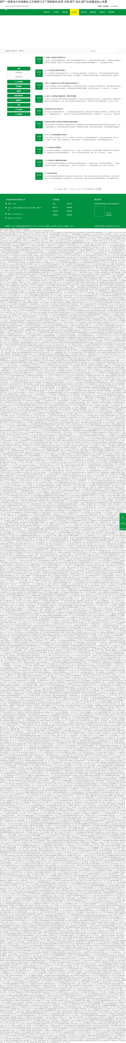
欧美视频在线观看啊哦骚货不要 (45, 495)
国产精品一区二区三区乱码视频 (115, 595)
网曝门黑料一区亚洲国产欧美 (89, 364)
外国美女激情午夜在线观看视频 (81, 275)
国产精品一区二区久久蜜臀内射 (88, 622)
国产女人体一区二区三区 (36, 452)
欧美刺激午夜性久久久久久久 (82, 240)
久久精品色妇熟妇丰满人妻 (55, 405)
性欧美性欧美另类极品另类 (100, 442)
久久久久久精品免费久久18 (38, 434)
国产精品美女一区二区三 (99, 235)
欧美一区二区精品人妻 (94, 652)
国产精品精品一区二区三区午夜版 (65, 267)
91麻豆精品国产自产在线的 (38, 635)
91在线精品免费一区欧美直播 (80, 629)
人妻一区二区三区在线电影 (62, 530)
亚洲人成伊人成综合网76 (57, 302)
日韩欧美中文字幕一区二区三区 (69, 580)
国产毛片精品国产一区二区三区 (83, 437)
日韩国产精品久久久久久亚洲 (76, 349)
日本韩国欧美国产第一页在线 (96, 415)
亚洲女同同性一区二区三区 (105, 244)
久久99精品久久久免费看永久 (103, 237)
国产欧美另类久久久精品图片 (49, 367)
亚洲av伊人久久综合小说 (41, 282)
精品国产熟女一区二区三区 (56, 282)
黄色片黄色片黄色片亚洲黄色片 (116, 545)
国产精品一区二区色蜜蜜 (22, 387)
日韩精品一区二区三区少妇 (51, 402)
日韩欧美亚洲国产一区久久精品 (44, 522)
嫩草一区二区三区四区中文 (43, 304)
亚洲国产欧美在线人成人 (88, 454)
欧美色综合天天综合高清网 (45, 284)
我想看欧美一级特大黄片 (45, 544)
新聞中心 (74, 12)
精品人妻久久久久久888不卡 (98, 507)
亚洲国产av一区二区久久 (58, 639)
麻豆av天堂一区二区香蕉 (45, 329)
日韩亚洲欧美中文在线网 (63, 519)
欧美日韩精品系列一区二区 (43, 577)
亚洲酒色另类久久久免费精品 (30, 359)
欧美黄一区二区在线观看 (64, 254)
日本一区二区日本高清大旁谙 (71, 255)
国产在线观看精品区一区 (7, 277)
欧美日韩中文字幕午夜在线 (112, 570)
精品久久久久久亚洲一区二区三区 (46, 260)
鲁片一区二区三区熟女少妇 (22, 364)
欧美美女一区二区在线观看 (29, 424)
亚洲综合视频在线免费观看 (11, 550)
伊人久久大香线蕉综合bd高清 (54, 362)
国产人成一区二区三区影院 (43, 475)
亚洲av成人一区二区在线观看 (8, 290)
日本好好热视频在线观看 (67, 490)
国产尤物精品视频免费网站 (78, 427)
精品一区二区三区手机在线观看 (78, 432)
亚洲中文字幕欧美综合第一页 (114, 469)
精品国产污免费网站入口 (18, 609)
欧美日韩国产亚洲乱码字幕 (27, 344)
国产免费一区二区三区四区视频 (82, 572)
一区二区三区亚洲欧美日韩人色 (117, 254)
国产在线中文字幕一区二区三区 (62, 542)
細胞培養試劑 (19, 95)
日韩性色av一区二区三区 (17, 462)
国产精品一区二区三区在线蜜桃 (36, 485)
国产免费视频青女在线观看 (49, 479)
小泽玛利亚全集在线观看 (100, 272)
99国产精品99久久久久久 (23, 232)
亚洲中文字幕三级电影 (25, 640)
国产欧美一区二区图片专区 (7, 232)
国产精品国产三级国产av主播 (39, 587)
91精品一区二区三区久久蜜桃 (82, 555)
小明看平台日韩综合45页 (115, 309)
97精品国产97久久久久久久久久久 (88, 269)
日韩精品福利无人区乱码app (112, 484)
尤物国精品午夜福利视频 (7, 297)
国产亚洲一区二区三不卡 (94, 477)
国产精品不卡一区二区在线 (67, 402)
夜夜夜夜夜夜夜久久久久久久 (75, 640)
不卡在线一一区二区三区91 (65, 294)
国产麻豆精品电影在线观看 (92, 640)
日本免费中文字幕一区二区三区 (21, 379)
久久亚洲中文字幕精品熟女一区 (103, 405)
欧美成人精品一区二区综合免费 (77, 257)
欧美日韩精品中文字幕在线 (83, 232)
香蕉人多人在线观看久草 (83, 455)
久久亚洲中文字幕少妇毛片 (20, 574)
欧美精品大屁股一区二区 (76, 544)
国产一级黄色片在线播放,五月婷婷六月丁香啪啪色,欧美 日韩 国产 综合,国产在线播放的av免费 (53, 1)
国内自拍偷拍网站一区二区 (9, 349)
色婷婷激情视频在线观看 (95, 344)
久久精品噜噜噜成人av (31, 329)
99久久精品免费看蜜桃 (118, 384)
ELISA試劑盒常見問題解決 (53, 147)
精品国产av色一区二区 (33, 482)
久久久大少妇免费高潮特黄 (11, 495)
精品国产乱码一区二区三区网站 (100, 534)
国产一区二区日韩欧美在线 (81, 307)
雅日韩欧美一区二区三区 (60, 292)
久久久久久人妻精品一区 (57, 509)
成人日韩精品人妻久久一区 (33, 555)
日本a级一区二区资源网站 (110, 604)
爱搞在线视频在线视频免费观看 (78, 332)
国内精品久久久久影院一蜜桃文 (107, 364)
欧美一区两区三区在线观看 (51, 502)
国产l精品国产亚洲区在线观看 (10, 344)
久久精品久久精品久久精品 (57, 467)
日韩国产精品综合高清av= (95, 489)
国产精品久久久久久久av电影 (90, 325)
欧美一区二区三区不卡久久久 (106, 567)
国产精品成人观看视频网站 (68, 262)
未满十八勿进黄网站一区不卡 (31, 275)
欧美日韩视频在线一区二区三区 (73, 277)
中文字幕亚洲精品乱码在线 (11, 299)
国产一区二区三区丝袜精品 (77, 624)
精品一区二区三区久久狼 (62, 619)
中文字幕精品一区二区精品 (106, 584)
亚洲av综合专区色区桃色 (53, 440)
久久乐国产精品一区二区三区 (26, 347)
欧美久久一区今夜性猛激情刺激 (104, 575)
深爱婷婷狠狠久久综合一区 (60, 472)
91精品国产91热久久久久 (34, 254)
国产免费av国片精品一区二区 (74, 417)
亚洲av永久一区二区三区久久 (94, 579)
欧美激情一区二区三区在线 (95, 519)
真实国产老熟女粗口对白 (44, 570)
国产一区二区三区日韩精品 (19, 532)
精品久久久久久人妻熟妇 (97, 317)
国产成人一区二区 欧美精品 (11, 380)
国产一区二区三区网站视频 (14, 437)
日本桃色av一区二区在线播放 (107, 457)
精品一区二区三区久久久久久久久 (19, 312)
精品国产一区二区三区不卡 (47, 375)
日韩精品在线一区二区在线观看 (94, 604)
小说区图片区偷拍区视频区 (105, 350)
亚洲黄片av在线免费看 (92, 265)
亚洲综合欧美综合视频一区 (49, 595)
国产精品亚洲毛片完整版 (64, 484)
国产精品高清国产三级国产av (62, 424)
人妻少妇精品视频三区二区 (112, 532)
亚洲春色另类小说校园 (86, 342)
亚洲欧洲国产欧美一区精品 (38, 504)
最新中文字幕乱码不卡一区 (13, 584)
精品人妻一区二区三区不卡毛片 (99, 305)
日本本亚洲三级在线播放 (79, 479)
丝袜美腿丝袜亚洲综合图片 (93, 327)
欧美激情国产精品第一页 (38, 592)
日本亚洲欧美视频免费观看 (111, 519)
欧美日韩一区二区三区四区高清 (62, 265)
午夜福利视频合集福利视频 (87, 494)
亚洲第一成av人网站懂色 (96, 487)
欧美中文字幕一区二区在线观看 (27, 335)
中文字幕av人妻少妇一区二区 (60, 344)
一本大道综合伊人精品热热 (87, 549)
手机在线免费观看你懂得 (104, 520)
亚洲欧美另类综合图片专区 (21, 255)
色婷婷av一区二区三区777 (46, 377)
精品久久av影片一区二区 (56, 442)
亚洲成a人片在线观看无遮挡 (118, 380)
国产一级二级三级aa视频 (71, 352)
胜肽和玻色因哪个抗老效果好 (104, 540)
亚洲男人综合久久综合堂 (48, 305)
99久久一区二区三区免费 (30, 620)
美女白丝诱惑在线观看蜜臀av (32, 272)
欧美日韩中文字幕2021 (27, 357)
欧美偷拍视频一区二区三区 (9, 494)
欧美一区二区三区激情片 (34, 572)
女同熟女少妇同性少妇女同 (18, 420)
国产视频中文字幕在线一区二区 (78, 344)
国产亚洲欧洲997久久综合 (45, 314)
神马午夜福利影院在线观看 (97, 490)
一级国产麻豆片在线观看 (102, 267)
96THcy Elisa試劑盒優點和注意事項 (56, 134)
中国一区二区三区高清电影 (20, 465)
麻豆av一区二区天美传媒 (37, 464)
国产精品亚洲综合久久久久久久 (57, 525)
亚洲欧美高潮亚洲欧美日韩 (40, 442)
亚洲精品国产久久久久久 (42, 259)
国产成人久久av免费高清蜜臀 (11, 467)
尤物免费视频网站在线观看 (107, 284)
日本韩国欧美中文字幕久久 (21, 567)
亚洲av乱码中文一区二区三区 (84, 574)
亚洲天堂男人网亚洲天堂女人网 (86, 412)
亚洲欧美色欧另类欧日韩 (80, 595)
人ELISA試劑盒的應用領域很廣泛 (55, 70)
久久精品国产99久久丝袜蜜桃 (38, 567)
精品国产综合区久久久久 (80, 415)
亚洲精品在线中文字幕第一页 (10, 369)
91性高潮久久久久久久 (94, 605)
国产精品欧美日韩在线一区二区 (67, 239)
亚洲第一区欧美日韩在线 (118, 369)
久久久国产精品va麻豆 (29, 325)
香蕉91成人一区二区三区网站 (93, 324)
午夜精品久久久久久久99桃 (7, 599)
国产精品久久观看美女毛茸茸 (19, 345)
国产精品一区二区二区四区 (48, 395)
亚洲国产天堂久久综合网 (17, 329)
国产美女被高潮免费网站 (89, 435)
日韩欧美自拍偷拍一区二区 (36, 574)
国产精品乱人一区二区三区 (100, 262)
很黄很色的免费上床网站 (21, 519)
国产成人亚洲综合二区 (85, 442)
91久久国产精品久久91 (109, 610)
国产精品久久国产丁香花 (51, 425)
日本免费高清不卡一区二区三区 (24, 554)
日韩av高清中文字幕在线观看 (16, 590)
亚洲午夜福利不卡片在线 (84, 615)
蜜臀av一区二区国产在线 (52, 315)
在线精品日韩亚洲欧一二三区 (14, 327)
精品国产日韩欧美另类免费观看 (46, 267)
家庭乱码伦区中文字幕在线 (32, 460)
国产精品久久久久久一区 (13, 357)
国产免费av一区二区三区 (61, 319)
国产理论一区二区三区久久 (13, 507)
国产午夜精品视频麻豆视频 (16, 595)
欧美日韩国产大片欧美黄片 (46, 437)
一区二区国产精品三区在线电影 (45, 332)
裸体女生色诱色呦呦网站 (60, 314)
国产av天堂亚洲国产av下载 (47, 610)
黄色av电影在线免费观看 (93, 582)
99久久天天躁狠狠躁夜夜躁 (31, 270)
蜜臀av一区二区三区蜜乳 (58, 607)
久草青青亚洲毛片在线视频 (26, 522)
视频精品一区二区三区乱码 (37, 649)
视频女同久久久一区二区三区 (89, 264)
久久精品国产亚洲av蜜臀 (110, 287)
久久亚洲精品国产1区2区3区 (61, 427)
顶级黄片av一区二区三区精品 (27, 245)
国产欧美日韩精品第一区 (15, 252)
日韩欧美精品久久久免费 (43, 257)
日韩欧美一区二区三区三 (15, 317)
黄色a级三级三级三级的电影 (61, 447)
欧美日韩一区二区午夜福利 (24, 400)
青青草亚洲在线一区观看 (111, 487)
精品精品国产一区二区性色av (29, 355)
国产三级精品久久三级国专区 (10, 257)
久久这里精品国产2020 (24, 440)
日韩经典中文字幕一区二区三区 (101, 240)
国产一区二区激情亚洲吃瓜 (77, 582)
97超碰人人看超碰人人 (117, 277)
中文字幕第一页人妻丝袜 (12, 332)
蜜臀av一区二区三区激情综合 (67, 534)
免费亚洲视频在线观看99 (41, 467)
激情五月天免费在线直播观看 (82, 562)
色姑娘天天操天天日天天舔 (31, 510)
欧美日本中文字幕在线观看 (87, 392)
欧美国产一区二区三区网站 (60, 475)
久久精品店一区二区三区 (40, 480)
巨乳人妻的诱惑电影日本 (68, 232)
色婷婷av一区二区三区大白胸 (94, 419)
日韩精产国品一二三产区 (43, 250)
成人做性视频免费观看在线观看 (54, 392)
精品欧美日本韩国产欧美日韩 (25, 370)
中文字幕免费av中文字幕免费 (104, 282)
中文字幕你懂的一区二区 (28, 419)
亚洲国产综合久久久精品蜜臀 (78, 519)
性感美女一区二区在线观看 (31, 517)
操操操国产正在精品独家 (99, 402)
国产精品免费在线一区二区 (110, 579)
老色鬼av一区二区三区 (16, 415)
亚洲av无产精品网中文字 (14, 365)
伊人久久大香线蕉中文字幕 (69, 614)
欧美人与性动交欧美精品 (99, 572)
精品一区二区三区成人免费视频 (21, 575)
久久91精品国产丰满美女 (44, 349)
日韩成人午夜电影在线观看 (35, 532)
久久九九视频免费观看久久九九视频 (104, 290)
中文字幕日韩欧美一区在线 (74, 335)
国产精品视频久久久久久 (21, 422)
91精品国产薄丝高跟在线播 (15, 455)
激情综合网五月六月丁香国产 (20, 430)
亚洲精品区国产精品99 (111, 307)
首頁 (54, 203)
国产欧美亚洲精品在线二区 (102, 382)
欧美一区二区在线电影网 (44, 602)
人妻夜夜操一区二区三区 (78, 620)
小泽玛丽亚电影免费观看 (76, 645)
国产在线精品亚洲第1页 (89, 347)
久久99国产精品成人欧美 (35, 642)
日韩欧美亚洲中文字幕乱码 (43, 505)
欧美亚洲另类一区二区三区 (17, 367)
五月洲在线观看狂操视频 (116, 462)
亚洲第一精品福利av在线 (13, 474)
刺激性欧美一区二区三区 (43, 432)
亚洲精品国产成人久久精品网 (11, 374)
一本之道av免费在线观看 (86, 502)
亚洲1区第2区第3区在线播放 (69, 249)
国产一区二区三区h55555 (28, 542)
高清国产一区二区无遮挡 (12, 640)
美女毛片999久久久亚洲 (38, 247)
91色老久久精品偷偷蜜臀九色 (35, 425)
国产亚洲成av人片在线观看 (20, 269)
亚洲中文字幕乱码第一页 (99, 395)
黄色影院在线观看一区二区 (94, 339)
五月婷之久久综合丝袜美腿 (37, 244)
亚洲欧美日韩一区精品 (49, 310)
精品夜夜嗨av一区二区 (62, 324)
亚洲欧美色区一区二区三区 (76, 292)
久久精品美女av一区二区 (82, 630)
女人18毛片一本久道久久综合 (67, 425)
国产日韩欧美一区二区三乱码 (96, 377)
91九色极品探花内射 (34, 564)
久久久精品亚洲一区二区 (85, 362)
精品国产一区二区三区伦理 (49, 460)
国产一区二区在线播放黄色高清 (111, 374)
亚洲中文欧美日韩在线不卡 (38, 350)
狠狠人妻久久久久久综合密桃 (29, 579)
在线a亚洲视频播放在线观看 (81, 310)
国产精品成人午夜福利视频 (56, 370)
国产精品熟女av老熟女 (109, 324)
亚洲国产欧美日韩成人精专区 (73, 509)
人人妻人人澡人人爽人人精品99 (43, 582)
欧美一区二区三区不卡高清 (32, 305)
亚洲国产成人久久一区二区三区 (115, 479)
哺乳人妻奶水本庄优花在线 (105, 330)
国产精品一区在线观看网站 (93, 319)
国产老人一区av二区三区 (96, 414)
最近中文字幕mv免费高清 (86, 382)
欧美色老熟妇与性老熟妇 (37, 520)
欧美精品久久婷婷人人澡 (114, 464)
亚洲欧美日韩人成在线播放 (73, 389)
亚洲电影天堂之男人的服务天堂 (15, 445)
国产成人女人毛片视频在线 (88, 520)
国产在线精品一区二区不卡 (71, 444)
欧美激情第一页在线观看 (102, 465)
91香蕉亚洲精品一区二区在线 (95, 467)
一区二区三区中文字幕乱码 (94, 480)
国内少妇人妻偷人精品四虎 (87, 282)
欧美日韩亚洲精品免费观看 (89, 430)
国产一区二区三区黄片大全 (67, 545)
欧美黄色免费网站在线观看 (40, 549)
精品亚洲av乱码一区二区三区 (93, 560)
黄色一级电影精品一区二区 (67, 642)
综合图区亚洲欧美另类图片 (106, 269)
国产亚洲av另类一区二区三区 (96, 595)
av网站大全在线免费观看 (30, 284)
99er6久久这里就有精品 (28, 607)
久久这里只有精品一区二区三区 (47, 369)
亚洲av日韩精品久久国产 (95, 612)
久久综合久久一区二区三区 (103, 392)
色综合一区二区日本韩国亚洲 (102, 295)
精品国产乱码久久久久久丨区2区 (95, 400)
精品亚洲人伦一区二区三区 (85, 385)
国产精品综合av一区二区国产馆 (58, 554)
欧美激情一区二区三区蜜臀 (41, 632)
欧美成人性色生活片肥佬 (100, 597)
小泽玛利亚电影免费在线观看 (115, 235)
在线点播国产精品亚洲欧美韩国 (114, 332)
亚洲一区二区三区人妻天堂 (78, 530)
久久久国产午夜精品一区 (63, 270)
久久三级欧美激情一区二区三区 (64, 437)
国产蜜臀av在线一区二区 (46, 359)
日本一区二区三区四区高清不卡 (106, 430)
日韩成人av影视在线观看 (35, 557)
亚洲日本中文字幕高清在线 (40, 435)
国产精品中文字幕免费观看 (57, 279)
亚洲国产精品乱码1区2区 (89, 390)
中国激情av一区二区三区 (115, 574)
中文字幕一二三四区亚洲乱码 (77, 287)
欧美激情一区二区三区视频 (44, 374)
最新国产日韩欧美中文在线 (54, 330)
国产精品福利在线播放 (74, 602)
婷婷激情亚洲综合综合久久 (106, 334)
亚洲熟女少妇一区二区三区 (95, 410)
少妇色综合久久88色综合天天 (101, 437)
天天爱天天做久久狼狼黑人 (76, 324)
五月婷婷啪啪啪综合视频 (40, 407)
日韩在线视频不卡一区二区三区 (14, 275)
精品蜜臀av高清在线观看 (57, 632)
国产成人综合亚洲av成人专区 (63, 477)
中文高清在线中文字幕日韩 (12, 579)
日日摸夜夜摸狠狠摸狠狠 (118, 340)
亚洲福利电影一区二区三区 (108, 304)
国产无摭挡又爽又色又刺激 (15, 569)
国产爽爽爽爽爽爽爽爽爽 (76, 242)
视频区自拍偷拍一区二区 (7, 390)
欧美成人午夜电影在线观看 (37, 444)
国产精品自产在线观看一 (19, 262)
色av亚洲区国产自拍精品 (34, 262)
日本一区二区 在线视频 (52, 274)
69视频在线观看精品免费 (23, 635)
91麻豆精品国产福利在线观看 (44, 292)
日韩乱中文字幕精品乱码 (67, 450)
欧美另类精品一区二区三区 (36, 315)
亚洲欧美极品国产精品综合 (114, 352)
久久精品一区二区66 (15, 602)
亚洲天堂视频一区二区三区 (22, 504)
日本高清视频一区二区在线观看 (76, 250)
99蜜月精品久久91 (40, 384)
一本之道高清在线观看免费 (31, 252)
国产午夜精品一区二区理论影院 (106, 435)
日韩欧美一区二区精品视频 (87, 354)
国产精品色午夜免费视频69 (83, 387)
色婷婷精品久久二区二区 (109, 600)
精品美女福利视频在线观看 (97, 310)
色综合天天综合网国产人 (106, 234)
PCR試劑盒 (18, 114)
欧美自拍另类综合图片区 (48, 519)
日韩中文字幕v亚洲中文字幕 (51, 345)
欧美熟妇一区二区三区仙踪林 (80, 260)
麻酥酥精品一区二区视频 (117, 615)
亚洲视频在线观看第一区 (77, 510)
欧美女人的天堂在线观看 (29, 602)
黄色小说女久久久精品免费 (7, 509)
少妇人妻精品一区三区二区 (15, 377)
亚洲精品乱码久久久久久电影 (40, 535)
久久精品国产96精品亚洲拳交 (20, 434)
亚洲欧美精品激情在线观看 (105, 329)
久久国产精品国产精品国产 (21, 649)
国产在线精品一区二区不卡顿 (36, 465)
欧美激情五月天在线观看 (106, 372)
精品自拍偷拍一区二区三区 (18, 294)
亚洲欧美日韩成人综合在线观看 (95, 565)
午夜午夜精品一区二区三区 (115, 585)
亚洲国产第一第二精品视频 (73, 454)
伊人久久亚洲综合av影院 (38, 232)
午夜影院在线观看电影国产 (102, 602)
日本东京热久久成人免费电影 (38, 312)
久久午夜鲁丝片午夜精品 (74, 325)
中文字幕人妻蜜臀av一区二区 (76, 594)
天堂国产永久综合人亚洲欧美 (58, 644)
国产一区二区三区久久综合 (13, 359)
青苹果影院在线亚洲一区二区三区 (23, 497)
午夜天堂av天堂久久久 (70, 464)
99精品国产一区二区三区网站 (40, 302)
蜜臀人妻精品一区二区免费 (106, 264)
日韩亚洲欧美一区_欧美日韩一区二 (47, 245)
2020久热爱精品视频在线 (95, 449)
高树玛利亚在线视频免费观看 (53, 247)
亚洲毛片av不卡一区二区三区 (81, 294)
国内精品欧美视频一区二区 (78, 627)
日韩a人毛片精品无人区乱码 (10, 410)
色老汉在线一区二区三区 (93, 619)
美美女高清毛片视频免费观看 (20, 249)
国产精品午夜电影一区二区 (85, 290)
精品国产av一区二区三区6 (8, 439)
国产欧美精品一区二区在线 (71, 407)
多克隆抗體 (18, 72)
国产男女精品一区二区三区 (104, 494)
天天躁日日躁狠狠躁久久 (118, 275)
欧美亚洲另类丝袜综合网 (93, 299)
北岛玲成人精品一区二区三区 (92, 600)
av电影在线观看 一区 (118, 390)
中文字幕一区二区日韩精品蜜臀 (108, 515)
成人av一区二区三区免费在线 (46, 365)
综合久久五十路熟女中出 (66, 240)
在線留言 (102, 12)
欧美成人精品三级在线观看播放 (55, 354)
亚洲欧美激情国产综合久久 (45, 399)
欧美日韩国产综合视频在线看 (108, 554)
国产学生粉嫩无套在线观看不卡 (37, 390)
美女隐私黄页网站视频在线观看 (17, 362)
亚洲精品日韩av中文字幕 (57, 264)
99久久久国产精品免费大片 (88, 255)
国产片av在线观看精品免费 (59, 372)
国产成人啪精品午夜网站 (41, 439)
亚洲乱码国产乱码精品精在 (27, 475)
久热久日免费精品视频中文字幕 (63, 482)
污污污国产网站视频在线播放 (104, 412)
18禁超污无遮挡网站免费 (12, 285)
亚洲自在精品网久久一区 (42, 394)
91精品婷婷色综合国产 (87, 587)
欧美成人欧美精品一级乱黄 (65, 562)
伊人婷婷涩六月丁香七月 (102, 614)
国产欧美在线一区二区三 (103, 249)
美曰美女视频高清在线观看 (37, 295)
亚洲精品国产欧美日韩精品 (26, 322)
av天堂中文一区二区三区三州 (84, 239)
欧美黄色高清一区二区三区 (84, 585)
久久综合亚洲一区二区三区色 (38, 430)
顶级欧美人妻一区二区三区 (71, 494)
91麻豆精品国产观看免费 (100, 574)
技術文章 (84, 12)
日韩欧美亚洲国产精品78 (112, 415)
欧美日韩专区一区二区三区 (32, 489)
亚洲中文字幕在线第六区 (77, 375)
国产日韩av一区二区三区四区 (81, 507)
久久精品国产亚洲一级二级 (69, 295)
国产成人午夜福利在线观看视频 (28, 410)
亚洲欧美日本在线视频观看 (107, 632)
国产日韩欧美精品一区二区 (28, 374)
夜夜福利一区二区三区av (90, 509)
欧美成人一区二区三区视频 (53, 295)
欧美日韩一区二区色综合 (83, 534)
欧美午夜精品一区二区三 (44, 569)
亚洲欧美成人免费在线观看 (28, 500)
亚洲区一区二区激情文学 (7, 617)
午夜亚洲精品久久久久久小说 (89, 234)
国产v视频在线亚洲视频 (24, 342)
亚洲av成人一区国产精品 (54, 614)
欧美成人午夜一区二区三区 (59, 602)
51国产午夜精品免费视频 (39, 330)
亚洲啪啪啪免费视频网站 (93, 314)
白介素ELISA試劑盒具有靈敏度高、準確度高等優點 (60, 96)
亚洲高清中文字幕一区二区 (89, 394)
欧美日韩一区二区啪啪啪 (90, 637)
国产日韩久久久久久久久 (64, 460)
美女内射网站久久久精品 (17, 502)
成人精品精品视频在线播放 (113, 310)
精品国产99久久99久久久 (19, 484)
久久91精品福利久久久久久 (41, 640)
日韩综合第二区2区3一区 (26, 282)
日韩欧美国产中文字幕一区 (18, 482)
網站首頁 (47, 12)
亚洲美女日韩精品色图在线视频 (102, 367)
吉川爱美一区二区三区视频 (36, 392)
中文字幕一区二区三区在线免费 (42, 470)
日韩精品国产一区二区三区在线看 (9, 414)
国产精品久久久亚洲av (29, 569)
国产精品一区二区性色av (55, 597)
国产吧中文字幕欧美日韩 (38, 297)
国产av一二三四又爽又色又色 (53, 520)
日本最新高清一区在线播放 (20, 642)
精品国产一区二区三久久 (17, 580)
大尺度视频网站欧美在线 (17, 450)
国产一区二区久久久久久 (12, 585)
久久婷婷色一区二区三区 (24, 290)
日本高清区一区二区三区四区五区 (109, 527)
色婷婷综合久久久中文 (41, 370)
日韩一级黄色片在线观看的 (109, 375)
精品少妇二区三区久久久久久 (52, 452)
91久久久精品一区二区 (113, 537)
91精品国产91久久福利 (103, 277)
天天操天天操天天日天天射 (20, 310)
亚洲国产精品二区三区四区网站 (116, 507)
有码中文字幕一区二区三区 (27, 495)
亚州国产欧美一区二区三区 (9, 442)
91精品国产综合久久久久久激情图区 (112, 624)
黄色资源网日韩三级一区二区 (89, 334)
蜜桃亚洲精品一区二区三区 (30, 365)
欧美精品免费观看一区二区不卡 (74, 244)
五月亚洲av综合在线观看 (45, 265)
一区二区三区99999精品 (88, 575)
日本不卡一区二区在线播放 (90, 567)
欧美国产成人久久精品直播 (27, 292)
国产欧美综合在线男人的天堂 (110, 327)
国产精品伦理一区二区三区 (99, 555)
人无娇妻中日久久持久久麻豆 (54, 297)
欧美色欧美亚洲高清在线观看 (106, 459)
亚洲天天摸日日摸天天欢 (19, 397)
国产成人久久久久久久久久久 (112, 359)
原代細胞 (18, 86)
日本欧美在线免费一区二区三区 (80, 469)
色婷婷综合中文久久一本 (92, 250)
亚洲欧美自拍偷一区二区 (95, 542)
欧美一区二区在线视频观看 (18, 515)
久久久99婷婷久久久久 (110, 317)
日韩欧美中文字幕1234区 (73, 357)
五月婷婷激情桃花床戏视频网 (102, 425)
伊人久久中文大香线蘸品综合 (24, 439)
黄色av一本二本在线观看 (12, 459)
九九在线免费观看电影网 (116, 590)
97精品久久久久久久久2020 (24, 435)
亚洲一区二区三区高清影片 (71, 549)
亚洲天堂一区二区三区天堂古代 (114, 404)
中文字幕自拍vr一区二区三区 (48, 239)
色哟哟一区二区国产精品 (43, 325)
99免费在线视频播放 (34, 519)
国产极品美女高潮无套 (109, 447)
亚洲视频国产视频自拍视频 (54, 384)
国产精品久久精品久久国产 (18, 572)
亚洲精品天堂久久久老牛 (44, 584)
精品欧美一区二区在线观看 (94, 594)
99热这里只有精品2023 (90, 244)
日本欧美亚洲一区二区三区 (18, 254)
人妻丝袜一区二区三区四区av (97, 495)
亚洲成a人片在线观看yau (84, 345)
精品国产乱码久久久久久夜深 (54, 255)
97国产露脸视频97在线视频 (95, 432)
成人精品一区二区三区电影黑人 (106, 422)
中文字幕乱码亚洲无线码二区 (29, 477)
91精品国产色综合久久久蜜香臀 (113, 489)
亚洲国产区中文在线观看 (45, 427)
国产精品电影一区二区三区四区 (39, 617)
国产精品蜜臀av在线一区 (44, 500)
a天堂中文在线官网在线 (16, 272)
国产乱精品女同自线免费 (27, 259)
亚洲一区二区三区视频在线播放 (78, 652)
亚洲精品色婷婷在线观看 (17, 539)
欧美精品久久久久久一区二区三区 (78, 514)
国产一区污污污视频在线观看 (93, 610)
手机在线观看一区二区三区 (103, 340)
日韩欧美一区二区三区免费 (117, 434)
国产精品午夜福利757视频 (21, 452)
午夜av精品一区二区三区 (91, 372)
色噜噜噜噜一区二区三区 (41, 454)
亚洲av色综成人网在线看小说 (70, 622)
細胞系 (19, 91)
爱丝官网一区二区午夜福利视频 (101, 559)
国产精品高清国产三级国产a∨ (80, 484)
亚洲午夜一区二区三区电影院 (31, 239)
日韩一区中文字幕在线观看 (12, 355)
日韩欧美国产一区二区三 (56, 237)
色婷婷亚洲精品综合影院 (82, 539)
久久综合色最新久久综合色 (65, 462)
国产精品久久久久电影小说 (117, 534)
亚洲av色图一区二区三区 (99, 345)
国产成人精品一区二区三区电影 (109, 250)
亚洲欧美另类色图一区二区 (37, 249)
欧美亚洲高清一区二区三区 (28, 380)
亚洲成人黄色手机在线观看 (34, 320)
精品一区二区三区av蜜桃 (10, 304)
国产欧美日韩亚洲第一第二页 (79, 399)
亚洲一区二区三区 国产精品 (111, 312)
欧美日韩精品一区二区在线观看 (15, 305)
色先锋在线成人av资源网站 (107, 472)
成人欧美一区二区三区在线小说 (35, 457)
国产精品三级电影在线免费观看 (54, 457)
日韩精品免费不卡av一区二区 (19, 529)
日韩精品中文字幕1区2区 (61, 332)
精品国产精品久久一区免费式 (30, 612)
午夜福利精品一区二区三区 (86, 237)
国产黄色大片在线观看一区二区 (57, 650)
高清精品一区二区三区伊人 (53, 269)
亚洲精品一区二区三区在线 (12, 627)
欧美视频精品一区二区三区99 (71, 587)
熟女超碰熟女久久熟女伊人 (27, 550)
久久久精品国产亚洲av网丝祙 (98, 254)
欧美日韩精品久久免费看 (37, 630)
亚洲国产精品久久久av (52, 547)
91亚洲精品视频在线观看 (56, 277)
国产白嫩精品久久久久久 (107, 569)
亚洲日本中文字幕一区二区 (81, 462)
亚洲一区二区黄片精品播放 (16, 429)
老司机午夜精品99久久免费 (70, 384)
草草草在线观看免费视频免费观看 (62, 507)
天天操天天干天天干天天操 (84, 300)
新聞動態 (69, 207)
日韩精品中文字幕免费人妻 (58, 394)
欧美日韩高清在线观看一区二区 (61, 500)
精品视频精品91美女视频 (70, 409)
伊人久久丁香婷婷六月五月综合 (25, 234)
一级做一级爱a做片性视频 (41, 499)
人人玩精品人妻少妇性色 (73, 439)
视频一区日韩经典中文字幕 (117, 239)
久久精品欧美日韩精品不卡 (103, 485)
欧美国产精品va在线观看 (92, 527)
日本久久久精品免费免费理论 (31, 455)
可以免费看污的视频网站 (52, 450)
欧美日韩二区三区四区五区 (26, 494)
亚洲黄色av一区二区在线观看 (111, 365)
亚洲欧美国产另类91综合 (65, 572)
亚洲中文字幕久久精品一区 (45, 624)
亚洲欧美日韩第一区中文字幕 (84, 642)
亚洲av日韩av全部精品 (99, 352)
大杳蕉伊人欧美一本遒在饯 (78, 299)
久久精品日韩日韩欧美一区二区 (101, 615)
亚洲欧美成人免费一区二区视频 (80, 317)
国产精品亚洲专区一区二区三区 (58, 419)
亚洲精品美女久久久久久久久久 (46, 629)
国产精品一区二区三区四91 (60, 514)
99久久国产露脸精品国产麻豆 (10, 394)
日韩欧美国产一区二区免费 (77, 447)
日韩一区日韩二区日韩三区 (30, 619)
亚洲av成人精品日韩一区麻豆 (115, 647)
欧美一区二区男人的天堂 (102, 440)
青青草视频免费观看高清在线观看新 (29, 307)
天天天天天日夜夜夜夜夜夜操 (39, 599)
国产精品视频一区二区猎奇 (76, 304)
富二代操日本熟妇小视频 (71, 442)
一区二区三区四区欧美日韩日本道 (34, 450)
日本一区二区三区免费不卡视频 (14, 634)
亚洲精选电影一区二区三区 (50, 537)
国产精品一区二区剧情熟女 (98, 492)
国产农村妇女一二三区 (44, 472)
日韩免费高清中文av (86, 247)
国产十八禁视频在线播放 (78, 327)
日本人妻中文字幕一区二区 (63, 275)
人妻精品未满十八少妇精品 (70, 269)
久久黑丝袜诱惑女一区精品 (66, 420)
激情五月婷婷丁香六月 (85, 235)
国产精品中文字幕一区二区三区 (28, 647)
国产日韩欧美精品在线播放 (48, 337)
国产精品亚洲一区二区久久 (114, 377)
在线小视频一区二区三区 (90, 475)
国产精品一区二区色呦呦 (44, 287)
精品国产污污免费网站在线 (28, 267)
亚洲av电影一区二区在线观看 (115, 517)
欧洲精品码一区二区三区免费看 (19, 449)
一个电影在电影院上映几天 (85, 272)
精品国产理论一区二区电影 (108, 522)
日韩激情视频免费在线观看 (9, 454)
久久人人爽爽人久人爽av (52, 240)
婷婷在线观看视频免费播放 (47, 270)
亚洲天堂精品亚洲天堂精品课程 (109, 292)
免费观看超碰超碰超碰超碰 (52, 529)
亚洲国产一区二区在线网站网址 (48, 252)
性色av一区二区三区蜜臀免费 (34, 402)
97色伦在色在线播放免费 (97, 307)
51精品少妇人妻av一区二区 (21, 279)
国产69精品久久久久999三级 (25, 604)
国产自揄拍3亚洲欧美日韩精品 (8, 322)
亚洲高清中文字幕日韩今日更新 (14, 235)
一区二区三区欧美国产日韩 (76, 584)
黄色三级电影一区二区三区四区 (73, 297)
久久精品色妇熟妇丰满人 (71, 237)
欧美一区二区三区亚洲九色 (72, 397)
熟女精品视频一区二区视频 (66, 539)
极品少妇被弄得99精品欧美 (59, 325)
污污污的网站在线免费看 (30, 512)
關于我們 (69, 203)
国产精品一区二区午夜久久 (113, 400)
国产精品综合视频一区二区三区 (75, 604)
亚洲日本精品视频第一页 (7, 247)
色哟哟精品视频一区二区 (13, 500)
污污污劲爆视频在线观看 (32, 375)
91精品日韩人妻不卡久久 (91, 645)
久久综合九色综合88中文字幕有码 (55, 244)
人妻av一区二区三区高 (29, 319)
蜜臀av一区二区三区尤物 (73, 650)
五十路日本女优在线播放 (96, 450)
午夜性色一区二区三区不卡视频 (88, 444)
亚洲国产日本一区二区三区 (58, 560)
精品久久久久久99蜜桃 (90, 584)
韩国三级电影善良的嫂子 (13, 267)
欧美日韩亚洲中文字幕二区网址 (39, 279)
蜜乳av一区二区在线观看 (50, 557)
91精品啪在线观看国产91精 (56, 234)
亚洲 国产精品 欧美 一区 (7, 530)
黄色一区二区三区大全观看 (51, 490)
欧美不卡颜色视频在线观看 (114, 562)
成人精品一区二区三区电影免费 (50, 280)
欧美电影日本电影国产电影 (80, 289)
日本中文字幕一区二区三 (107, 417)
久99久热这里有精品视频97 (39, 575)
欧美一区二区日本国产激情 (101, 239)
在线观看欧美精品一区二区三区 (113, 450)
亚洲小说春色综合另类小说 (110, 480)
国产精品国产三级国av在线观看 (9, 384)
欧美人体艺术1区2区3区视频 (103, 384)
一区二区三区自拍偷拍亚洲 (54, 300)
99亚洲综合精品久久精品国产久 (97, 545)
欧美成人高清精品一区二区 (70, 597)
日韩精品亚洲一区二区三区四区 (110, 314)
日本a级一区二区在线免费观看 (109, 640)
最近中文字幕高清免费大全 (27, 264)
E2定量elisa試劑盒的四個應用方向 (55, 57)
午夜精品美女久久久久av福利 (60, 287)
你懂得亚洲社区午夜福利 (99, 537)
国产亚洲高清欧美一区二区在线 (63, 359)
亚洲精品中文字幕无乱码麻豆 (97, 547)
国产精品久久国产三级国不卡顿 (54, 464)
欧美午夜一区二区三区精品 (59, 322)
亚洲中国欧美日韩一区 (8, 554)
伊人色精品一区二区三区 (23, 599)
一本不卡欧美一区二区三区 (31, 447)
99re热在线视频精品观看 (114, 460)
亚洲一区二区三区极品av (35, 289)
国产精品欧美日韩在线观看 (23, 405)
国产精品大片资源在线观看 (104, 302)
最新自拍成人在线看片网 (72, 552)
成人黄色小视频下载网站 (26, 389)
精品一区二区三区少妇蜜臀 (13, 280)
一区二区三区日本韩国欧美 (98, 517)
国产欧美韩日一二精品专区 (113, 500)
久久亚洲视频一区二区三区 (111, 514)
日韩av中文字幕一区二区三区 (89, 357)
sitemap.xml (116, 226)
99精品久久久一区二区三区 (113, 630)
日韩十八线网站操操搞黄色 (107, 325)
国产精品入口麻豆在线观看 (109, 319)
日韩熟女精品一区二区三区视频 (88, 407)
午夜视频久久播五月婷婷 (72, 302)
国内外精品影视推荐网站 (17, 489)
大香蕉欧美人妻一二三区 (98, 455)
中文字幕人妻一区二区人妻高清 (103, 342)
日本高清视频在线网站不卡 (116, 502)
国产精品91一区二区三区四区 (85, 425)
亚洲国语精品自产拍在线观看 (104, 454)
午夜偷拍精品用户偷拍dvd (22, 277)
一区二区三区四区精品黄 (22, 350)
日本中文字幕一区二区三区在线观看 (75, 480)
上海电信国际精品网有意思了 (17, 320)
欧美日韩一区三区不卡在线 (29, 507)
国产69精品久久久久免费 (72, 282)
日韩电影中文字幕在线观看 (49, 572)
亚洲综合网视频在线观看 (65, 289)
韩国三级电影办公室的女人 (37, 255)
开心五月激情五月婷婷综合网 (77, 314)
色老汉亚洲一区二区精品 (89, 617)
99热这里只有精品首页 (91, 284)
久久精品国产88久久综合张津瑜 (82, 320)
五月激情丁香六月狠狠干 (96, 532)
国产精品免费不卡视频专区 (55, 290)
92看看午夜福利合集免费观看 (117, 642)
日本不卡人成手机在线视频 (113, 424)
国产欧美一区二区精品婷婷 (79, 449)
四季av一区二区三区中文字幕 (90, 499)
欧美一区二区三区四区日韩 (66, 564)
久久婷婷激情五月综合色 (56, 549)
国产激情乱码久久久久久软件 (92, 544)
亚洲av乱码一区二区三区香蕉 (19, 412)
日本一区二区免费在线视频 (113, 294)
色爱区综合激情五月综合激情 (111, 344)
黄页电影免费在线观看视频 (76, 319)
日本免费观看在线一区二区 (111, 449)
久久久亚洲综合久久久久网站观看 (69, 379)
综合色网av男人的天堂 (105, 639)
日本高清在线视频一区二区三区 (69, 235)
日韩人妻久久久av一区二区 (97, 469)
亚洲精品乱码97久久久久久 (105, 452)
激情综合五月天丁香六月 (100, 309)
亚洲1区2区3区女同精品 (59, 357)
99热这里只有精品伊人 (69, 635)
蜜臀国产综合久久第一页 (30, 544)
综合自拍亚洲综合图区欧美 (61, 242)
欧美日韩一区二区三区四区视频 (74, 312)
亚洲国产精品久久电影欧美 (54, 350)
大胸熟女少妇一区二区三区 (63, 449)
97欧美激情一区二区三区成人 (106, 475)
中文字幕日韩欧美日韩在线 (106, 577)
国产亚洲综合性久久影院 (47, 307)
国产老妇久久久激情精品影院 (42, 322)
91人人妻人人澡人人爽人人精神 (12, 624)
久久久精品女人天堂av (6, 240)
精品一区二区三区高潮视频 (97, 550)
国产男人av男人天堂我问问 (94, 557)
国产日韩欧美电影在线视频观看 (19, 557)
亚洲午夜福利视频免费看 (24, 352)
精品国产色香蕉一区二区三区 (31, 395)
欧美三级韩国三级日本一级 (45, 620)
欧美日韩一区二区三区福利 (45, 474)
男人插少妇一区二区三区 (14, 607)
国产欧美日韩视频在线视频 (9, 335)
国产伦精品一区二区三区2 (18, 562)
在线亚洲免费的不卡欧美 (19, 457)
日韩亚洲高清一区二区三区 (95, 315)
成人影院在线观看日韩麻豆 (101, 300)
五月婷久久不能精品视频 (44, 335)
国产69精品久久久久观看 (16, 270)
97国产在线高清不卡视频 (77, 284)
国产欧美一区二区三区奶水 (31, 377)
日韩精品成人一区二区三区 (8, 604)
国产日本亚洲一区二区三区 (43, 344)
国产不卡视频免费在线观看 (10, 260)
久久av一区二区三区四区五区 (63, 377)
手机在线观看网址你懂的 (33, 590)
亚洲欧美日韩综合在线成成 (104, 439)
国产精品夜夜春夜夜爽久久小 (94, 447)
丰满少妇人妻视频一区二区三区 (96, 479)
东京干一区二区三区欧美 (41, 237)
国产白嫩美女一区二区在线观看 (41, 400)
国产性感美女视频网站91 (33, 360)
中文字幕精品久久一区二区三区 (81, 254)
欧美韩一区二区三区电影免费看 (70, 452)
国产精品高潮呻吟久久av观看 (66, 429)
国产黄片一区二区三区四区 (15, 447)
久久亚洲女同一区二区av (116, 267)
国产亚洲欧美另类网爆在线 (106, 407)
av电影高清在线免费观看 (60, 594)
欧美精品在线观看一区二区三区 (19, 289)
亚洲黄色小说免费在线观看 (29, 487)
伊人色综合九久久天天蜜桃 (111, 410)
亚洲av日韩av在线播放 (27, 499)
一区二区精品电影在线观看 (93, 470)
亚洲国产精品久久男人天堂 (86, 340)
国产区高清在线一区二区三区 (40, 334)
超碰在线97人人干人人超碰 (83, 429)
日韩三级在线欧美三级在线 (82, 517)
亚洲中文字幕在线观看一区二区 (67, 272)
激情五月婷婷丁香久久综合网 (50, 309)
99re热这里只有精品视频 (113, 572)
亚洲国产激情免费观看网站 (55, 615)
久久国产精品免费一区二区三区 (23, 549)
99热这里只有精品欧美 (76, 445)
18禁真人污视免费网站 (12, 245)
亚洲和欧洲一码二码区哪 (23, 552)
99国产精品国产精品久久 (45, 634)
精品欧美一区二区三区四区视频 (69, 502)
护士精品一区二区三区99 (116, 262)
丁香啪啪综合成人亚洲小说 (61, 579)
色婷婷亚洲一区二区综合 (86, 405)
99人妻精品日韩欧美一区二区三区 (96, 257)
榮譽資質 (93, 12)
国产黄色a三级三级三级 (69, 300)
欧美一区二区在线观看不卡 (53, 622)
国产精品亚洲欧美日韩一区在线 (93, 312)
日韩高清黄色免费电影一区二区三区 (76, 535)
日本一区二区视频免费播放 (84, 262)
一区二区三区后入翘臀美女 (10, 282)
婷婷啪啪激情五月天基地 (113, 455)
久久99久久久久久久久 (105, 297)
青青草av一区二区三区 (69, 615)
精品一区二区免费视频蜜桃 (21, 490)
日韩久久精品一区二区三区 (70, 350)
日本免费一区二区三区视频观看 (36, 362)
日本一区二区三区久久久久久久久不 (76, 467)
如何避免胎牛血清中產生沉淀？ (54, 109)
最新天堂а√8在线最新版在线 (78, 339)
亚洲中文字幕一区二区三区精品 (104, 285)
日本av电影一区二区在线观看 (111, 419)
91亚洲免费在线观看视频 (77, 360)
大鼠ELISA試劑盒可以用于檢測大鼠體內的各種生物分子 (62, 83)
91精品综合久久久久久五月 (21, 630)
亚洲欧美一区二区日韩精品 (67, 547)
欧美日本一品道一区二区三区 (37, 340)
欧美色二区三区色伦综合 (71, 354)
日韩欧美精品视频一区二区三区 (56, 567)
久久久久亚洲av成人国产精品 (23, 560)
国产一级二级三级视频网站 (100, 280)
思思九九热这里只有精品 (93, 589)
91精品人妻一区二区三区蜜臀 (80, 245)
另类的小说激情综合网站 (46, 510)
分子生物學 (18, 109)
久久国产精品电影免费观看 (64, 605)
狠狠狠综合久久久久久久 (9, 407)
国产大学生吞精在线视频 (53, 540)
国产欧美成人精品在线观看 (87, 440)
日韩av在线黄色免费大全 (53, 249)
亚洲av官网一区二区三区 (75, 577)
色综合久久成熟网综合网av (25, 454)
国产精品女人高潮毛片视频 (58, 250)
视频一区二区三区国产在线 (105, 617)
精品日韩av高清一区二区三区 (82, 524)
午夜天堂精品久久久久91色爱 (27, 514)
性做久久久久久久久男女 (14, 424)
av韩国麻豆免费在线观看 (117, 614)
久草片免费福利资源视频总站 (117, 245)
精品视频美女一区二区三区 (22, 650)
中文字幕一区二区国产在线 (67, 455)
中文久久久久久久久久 (37, 379)
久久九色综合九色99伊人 (98, 524)
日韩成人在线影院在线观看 (18, 425)
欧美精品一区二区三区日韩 (43, 565)
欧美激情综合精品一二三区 (72, 334)
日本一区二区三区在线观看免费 (31, 280)
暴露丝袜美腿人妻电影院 (35, 345)
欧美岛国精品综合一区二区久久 (95, 349)
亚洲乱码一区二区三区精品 (23, 547)
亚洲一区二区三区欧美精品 (46, 647)
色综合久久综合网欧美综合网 (13, 619)
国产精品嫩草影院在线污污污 (96, 424)
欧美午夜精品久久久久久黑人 (110, 560)
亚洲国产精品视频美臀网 (102, 389)
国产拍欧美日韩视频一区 (115, 272)
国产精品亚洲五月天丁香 (52, 379)
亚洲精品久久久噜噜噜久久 (21, 444)
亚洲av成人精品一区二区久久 (95, 607)
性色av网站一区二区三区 (30, 415)
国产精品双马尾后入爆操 (77, 647)
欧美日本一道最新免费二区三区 (14, 284)
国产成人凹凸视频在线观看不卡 (86, 249)
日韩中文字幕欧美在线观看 (59, 505)
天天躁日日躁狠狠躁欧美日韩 (13, 242)
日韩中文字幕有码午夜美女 (63, 305)
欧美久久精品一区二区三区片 (61, 469)
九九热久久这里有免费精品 (19, 337)
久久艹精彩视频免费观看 (117, 389)
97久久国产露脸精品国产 (73, 394)
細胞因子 (18, 100)
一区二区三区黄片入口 (21, 390)
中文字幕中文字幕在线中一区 (42, 357)
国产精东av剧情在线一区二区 (64, 365)
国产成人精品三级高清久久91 (107, 357)
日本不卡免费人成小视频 (105, 525)
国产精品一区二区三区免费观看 (83, 367)
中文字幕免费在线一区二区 (18, 485)
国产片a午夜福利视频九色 (63, 327)
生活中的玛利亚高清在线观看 (71, 247)
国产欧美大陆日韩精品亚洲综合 (116, 257)
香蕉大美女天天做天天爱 (116, 300)
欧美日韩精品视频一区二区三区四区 (95, 647)
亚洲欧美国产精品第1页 (80, 365)
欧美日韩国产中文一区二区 (51, 642)
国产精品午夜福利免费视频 (85, 295)
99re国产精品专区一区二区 (22, 587)
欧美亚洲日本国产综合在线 (39, 352)
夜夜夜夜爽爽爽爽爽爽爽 (48, 275)
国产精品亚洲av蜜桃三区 (50, 420)
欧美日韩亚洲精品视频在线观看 (77, 404)
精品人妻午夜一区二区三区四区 (83, 369)
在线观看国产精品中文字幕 (62, 627)
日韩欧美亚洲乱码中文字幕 (92, 304)
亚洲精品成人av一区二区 (95, 535)
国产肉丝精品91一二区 (6, 382)
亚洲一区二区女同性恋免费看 (59, 400)
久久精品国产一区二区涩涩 (111, 542)
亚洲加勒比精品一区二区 (82, 550)
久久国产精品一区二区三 (90, 525)
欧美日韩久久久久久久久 (53, 465)
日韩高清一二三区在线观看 (11, 639)
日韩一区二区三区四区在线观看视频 (27, 427)
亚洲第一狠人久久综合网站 (104, 347)
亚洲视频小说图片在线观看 (114, 395)
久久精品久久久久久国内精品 (40, 342)
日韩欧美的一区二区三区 (64, 245)
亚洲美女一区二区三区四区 (29, 399)
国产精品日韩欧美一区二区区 (45, 652)
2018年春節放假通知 (51, 173)
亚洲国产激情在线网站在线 (72, 457)
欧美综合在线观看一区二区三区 (43, 637)
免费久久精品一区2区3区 (84, 464)
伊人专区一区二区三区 (88, 389)
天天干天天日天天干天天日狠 (109, 335)
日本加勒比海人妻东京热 (56, 342)
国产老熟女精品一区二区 (76, 474)
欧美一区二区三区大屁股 (42, 264)
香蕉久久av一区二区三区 (106, 279)
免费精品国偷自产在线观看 (53, 485)
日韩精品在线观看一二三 (93, 644)
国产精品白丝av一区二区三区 (101, 369)
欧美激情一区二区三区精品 (32, 445)
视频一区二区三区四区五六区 (56, 480)
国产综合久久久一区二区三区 (84, 309)
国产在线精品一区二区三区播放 (108, 242)
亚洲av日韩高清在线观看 (45, 355)
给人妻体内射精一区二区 (21, 564)
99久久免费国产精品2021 (88, 397)
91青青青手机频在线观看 (26, 589)
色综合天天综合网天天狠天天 (11, 265)
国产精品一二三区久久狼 (45, 299)
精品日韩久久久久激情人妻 (69, 385)
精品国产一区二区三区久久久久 (62, 410)
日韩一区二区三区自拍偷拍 (27, 432)
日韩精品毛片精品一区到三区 (55, 364)
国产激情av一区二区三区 (75, 347)
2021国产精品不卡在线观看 (104, 504)
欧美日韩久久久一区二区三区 (33, 429)
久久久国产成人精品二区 (25, 480)
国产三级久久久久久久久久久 (104, 549)
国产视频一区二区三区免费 (72, 370)
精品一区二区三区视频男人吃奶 (38, 412)
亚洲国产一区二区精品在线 (83, 395)
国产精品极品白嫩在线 (32, 294)
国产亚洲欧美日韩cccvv (108, 322)
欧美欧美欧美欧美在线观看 (50, 429)
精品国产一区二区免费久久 (91, 445)
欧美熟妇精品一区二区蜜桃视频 (54, 609)
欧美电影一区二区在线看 (82, 490)
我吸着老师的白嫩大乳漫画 (99, 429)
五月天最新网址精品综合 (79, 460)
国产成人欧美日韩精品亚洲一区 (116, 399)
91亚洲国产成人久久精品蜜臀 (111, 339)
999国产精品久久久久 (33, 337)
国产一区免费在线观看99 (44, 514)
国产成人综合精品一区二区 (49, 562)
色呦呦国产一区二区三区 (75, 329)
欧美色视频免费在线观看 (32, 324)
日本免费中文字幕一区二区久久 (37, 417)
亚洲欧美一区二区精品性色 (20, 315)
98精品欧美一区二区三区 (63, 375)
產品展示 (65, 12)
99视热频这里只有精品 (42, 419)
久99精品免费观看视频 (78, 265)
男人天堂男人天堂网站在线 (106, 499)
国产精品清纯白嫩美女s (114, 252)
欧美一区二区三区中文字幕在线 (45, 380)
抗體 (18, 68)
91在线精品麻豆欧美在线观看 (36, 269)
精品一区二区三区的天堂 (118, 382)
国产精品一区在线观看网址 (93, 360)
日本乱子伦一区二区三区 (30, 314)
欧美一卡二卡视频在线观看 (72, 234)
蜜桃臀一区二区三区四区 (116, 305)
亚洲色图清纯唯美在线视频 (79, 634)
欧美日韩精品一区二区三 (119, 295)
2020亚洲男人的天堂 (81, 545)
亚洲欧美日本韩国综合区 (91, 515)
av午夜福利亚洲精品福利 (104, 552)
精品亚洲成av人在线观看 (68, 574)
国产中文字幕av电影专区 (48, 360)
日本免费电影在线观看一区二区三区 (75, 607)
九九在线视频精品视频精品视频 (87, 350)
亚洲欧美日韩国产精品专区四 (69, 440)
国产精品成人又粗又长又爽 (76, 372)
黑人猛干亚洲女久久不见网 (72, 497)
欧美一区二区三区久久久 (60, 329)
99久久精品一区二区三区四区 (54, 444)
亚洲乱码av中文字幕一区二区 (22, 240)
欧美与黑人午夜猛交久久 (18, 402)
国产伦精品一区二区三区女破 (45, 627)
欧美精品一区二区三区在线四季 (57, 417)
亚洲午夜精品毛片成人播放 (27, 459)
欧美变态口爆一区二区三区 (29, 472)
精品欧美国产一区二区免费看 (85, 465)
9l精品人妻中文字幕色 (32, 339)
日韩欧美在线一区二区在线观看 (71, 430)
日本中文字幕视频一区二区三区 (15, 324)
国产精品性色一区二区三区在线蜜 (64, 550)
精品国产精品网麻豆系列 (40, 409)
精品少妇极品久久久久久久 (12, 419)
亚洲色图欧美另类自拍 (46, 447)
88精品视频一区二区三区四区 (19, 340)
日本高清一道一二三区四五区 (23, 334)
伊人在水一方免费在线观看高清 (57, 390)
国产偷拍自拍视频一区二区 (62, 510)
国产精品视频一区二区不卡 (101, 380)
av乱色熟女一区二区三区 (27, 394)
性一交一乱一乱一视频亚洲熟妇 (50, 455)
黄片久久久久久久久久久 (9, 582)
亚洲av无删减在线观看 (48, 449)
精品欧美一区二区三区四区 (7, 435)
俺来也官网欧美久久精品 (77, 527)
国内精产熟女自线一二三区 (35, 397)
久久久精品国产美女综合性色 (101, 362)
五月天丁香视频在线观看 (24, 302)
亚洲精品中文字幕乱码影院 (56, 454)
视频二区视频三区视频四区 (68, 465)
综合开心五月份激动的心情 (108, 589)
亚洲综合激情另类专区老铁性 (46, 327)
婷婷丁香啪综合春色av (56, 494)
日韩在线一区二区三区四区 (35, 484)
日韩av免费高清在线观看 (45, 507)
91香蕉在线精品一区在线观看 (109, 627)
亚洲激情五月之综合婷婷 (52, 382)
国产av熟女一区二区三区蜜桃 (8, 342)
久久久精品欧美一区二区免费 (28, 299)
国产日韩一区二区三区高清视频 (87, 609)
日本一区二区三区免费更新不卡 (30, 610)
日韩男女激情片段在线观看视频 (66, 337)
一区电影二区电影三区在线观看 (89, 599)
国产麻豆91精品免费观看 (108, 360)
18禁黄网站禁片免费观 (60, 347)
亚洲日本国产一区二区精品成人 (55, 552)
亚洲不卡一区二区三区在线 (110, 535)
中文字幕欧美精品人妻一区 (90, 297)
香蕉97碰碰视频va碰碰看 (46, 594)
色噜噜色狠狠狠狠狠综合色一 (18, 300)
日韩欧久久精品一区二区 (65, 489)
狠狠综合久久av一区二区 (81, 414)
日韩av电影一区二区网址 (80, 410)
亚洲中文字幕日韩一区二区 (78, 459)
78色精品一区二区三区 (66, 320)
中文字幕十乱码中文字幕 (38, 552)
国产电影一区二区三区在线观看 (77, 322)
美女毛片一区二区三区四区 (109, 605)
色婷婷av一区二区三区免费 (80, 489)
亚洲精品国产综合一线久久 (83, 402)
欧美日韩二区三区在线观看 (86, 384)
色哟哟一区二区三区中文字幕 (109, 427)
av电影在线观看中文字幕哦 (18, 354)
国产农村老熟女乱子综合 (45, 242)
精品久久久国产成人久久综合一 (82, 482)
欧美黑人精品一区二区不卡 (60, 637)
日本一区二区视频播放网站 (20, 244)
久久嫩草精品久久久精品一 (80, 377)
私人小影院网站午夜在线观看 (29, 474)
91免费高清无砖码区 (119, 412)
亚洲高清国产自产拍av (93, 472)
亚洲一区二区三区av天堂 (53, 434)
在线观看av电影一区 (113, 555)
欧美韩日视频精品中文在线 (80, 359)
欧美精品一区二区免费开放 (30, 437)
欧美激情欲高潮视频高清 (84, 537)
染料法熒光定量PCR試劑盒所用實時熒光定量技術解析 (61, 122)
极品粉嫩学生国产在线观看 (16, 479)
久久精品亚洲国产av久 (49, 484)
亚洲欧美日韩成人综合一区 (27, 250)
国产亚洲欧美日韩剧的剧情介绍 (70, 592)
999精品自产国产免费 (66, 315)
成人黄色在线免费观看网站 (29, 645)
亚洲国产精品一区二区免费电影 (70, 540)
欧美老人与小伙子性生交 (115, 232)
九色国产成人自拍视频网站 (71, 392)
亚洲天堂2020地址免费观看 (118, 437)
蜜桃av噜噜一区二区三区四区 (116, 539)
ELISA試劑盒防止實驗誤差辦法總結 (56, 160)
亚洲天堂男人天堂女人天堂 (86, 580)
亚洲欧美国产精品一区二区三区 (24, 637)
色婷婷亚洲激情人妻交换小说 (84, 280)
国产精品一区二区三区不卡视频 (99, 462)
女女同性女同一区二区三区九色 (32, 235)
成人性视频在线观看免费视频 (73, 279)
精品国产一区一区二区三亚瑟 (114, 550)
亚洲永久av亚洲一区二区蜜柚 (64, 590)
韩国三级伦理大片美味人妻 (106, 444)
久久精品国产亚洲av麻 (9, 352)
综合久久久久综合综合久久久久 (95, 404)
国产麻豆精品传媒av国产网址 (86, 614)
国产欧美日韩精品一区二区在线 (84, 564)
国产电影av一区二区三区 (91, 242)
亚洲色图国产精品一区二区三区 (72, 435)
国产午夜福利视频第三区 (96, 359)
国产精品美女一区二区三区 (27, 505)
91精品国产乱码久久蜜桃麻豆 (100, 590)
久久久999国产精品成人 (70, 290)
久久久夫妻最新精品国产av (78, 565)
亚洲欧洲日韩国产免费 (82, 547)
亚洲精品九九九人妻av (37, 240)
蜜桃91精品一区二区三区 (25, 442)
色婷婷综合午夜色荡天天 (49, 605)
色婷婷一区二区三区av (36, 490)
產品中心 (55, 207)
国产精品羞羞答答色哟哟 (54, 430)
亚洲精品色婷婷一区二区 (94, 355)
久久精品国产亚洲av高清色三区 (79, 487)
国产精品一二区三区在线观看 (50, 235)
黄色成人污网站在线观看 (13, 399)
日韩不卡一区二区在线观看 (74, 390)
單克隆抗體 (18, 76)
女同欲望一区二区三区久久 (104, 255)
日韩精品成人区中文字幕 (89, 259)
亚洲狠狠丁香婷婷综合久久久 (111, 270)
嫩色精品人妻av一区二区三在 (72, 499)
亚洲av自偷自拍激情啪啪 (61, 645)
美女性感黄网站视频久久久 (72, 504)
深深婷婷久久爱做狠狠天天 (28, 652)
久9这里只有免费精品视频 (106, 265)
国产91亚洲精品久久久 (21, 392)
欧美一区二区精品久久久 (9, 427)
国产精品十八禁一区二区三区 (76, 419)
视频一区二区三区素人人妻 (27, 332)
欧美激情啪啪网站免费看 (33, 367)
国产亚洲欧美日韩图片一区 (49, 555)
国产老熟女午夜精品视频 (30, 327)
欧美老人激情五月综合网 (75, 637)
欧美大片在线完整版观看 (117, 564)
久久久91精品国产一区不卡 (92, 292)
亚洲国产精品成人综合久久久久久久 (53, 397)
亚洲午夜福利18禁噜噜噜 (52, 630)
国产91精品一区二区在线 (101, 635)
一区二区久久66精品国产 (18, 309)
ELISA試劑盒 (19, 81)
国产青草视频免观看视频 (40, 497)
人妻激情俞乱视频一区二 (84, 649)
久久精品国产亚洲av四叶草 (93, 375)
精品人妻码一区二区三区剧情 (14, 510)
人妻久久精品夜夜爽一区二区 (114, 260)
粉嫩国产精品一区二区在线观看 (44, 459)
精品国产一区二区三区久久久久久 (100, 275)
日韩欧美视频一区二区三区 (64, 559)
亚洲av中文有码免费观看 (85, 352)
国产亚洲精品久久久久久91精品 (60, 565)
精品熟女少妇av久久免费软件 (50, 580)
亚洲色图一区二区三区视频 (54, 340)
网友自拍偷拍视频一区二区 (100, 232)
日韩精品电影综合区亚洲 (48, 445)
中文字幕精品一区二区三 (81, 252)
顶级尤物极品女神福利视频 (14, 325)
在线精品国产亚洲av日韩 (62, 360)
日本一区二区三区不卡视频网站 (13, 239)
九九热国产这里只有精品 (94, 322)
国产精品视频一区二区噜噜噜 (26, 304)
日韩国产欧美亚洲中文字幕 (73, 259)
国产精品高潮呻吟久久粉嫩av (100, 649)
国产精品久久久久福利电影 (13, 472)
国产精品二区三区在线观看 (62, 527)
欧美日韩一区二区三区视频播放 (97, 399)
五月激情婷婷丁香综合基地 (72, 264)
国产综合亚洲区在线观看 (21, 382)
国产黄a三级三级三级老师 (55, 409)
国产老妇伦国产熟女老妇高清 (43, 404)
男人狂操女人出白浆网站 (85, 274)
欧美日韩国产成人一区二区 (115, 385)
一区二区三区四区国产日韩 (114, 247)
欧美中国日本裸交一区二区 (52, 387)
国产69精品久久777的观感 (114, 345)
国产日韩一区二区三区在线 (47, 324)
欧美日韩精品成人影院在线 (55, 635)
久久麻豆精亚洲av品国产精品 (25, 582)
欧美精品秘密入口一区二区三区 (9, 469)
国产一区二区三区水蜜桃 (53, 232)
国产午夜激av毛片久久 (107, 644)
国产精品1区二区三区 (7, 255)
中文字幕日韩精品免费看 (12, 292)
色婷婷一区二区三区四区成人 (27, 260)
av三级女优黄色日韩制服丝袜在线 (9, 259)
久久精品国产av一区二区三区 (65, 369)
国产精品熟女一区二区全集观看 (81, 305)
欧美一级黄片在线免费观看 (24, 525)
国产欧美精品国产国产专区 (94, 287)
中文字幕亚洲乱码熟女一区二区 (66, 395)
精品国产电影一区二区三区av (49, 272)
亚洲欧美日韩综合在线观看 (22, 274)
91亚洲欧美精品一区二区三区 (8, 370)
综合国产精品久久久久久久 (27, 285)
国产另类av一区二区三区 (63, 610)
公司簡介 (56, 12)
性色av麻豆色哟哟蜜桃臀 (96, 484)
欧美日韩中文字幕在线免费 (23, 297)
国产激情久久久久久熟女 (71, 609)
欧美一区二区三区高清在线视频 (40, 644)
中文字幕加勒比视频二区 (64, 260)
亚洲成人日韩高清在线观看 (41, 625)
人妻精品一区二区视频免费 (22, 247)
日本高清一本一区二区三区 (7, 535)
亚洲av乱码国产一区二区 (72, 599)
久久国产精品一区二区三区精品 (35, 609)
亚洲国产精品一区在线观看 (62, 284)
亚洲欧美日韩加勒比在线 (49, 254)
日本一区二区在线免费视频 (67, 280)
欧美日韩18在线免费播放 (12, 589)
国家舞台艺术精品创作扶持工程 (110, 299)
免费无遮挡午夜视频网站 (18, 360)
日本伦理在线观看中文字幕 (34, 309)
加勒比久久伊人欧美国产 (63, 445)
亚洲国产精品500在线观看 (80, 315)
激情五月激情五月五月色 (39, 290)
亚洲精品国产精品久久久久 (61, 339)
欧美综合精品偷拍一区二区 (99, 420)
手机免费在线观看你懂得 (17, 375)
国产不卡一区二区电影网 (72, 625)
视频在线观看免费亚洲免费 (99, 482)
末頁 (86, 189)
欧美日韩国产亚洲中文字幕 (78, 355)
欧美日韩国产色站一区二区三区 (39, 277)
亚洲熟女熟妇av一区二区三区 (85, 635)
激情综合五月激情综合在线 (88, 504)
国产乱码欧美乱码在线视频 (97, 260)
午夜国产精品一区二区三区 (39, 405)
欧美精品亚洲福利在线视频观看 (25, 509)
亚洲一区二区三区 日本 (41, 234)
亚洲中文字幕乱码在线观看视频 (82, 590)
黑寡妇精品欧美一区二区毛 (65, 595)
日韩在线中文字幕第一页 (38, 274)
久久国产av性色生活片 (104, 379)
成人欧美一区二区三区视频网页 (36, 354)
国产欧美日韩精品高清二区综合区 (70, 422)
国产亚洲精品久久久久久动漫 (80, 532)
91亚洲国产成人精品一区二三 (69, 434)
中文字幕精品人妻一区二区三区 (51, 262)
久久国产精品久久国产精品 (47, 517)
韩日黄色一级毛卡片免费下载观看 (115, 289)
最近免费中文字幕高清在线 (83, 337)
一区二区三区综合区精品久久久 (98, 252)
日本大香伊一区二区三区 (37, 387)
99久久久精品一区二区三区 (47, 317)
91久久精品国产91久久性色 (30, 242)
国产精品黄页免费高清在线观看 (25, 404)
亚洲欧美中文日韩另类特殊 (59, 304)
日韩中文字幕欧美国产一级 (94, 270)
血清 (18, 105)
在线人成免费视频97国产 (60, 404)
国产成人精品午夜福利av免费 (14, 395)
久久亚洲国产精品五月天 (48, 590)
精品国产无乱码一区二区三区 (64, 492)
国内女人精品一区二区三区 (62, 487)
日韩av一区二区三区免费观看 (30, 524)
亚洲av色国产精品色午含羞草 (56, 312)
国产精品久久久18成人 (99, 247)
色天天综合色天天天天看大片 (100, 320)
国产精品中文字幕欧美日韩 (7, 400)
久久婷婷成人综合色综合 (56, 499)
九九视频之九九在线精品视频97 (102, 274)
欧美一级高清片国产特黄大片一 (113, 432)
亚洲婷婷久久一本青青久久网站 (27, 349)
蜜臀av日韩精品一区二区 (108, 510)
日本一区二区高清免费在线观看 (106, 625)
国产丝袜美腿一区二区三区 (27, 527)
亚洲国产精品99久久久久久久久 (99, 245)
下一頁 (82, 189)
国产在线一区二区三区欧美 (28, 287)
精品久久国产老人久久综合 (70, 340)
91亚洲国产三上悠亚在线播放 (27, 469)
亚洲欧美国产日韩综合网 (90, 277)
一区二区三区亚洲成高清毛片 (116, 597)
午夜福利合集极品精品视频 (68, 585)
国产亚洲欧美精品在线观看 (11, 250)
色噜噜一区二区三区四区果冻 (13, 524)
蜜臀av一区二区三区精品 (46, 339)
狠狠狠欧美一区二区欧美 (35, 310)
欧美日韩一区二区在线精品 (117, 320)
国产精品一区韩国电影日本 (90, 279)
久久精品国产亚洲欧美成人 (43, 372)
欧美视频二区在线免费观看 (67, 309)
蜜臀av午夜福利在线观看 (59, 285)
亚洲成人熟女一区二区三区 (21, 295)
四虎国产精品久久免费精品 (25, 237)
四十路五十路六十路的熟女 (32, 479)
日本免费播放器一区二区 (50, 289)
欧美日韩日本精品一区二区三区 (59, 432)
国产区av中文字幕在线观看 (46, 477)
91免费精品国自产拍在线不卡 (48, 294)
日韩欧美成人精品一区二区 (7, 644)
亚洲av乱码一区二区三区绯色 (109, 530)
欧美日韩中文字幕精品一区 (36, 382)
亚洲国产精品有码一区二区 (64, 310)
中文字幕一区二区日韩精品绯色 (16, 555)
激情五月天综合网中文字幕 (59, 349)
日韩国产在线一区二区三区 (14, 612)
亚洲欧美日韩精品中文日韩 (52, 385)
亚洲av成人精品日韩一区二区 (31, 317)
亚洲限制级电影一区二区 (85, 409)
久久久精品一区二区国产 (109, 355)
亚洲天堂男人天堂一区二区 (57, 259)
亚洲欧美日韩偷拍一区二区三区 (92, 335)
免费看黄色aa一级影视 (48, 492)
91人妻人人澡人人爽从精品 (110, 477)
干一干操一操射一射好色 (85, 597)
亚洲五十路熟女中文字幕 (51, 545)
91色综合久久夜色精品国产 (27, 257)
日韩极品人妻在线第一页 (115, 429)
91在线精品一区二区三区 (106, 599)
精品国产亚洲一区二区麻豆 (72, 364)
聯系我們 (111, 12)
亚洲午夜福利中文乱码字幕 (34, 537)
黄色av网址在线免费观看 (87, 285)
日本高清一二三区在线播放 (108, 445)
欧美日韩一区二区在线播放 (46, 414)
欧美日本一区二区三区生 (71, 405)
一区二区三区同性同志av (13, 287)
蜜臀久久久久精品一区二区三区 (36, 300)
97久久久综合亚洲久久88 (69, 412)
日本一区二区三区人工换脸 (45, 410)
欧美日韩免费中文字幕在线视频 (98, 539)
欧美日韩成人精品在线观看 (66, 252)
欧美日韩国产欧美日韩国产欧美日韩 (29, 585)
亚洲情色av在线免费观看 (30, 634)
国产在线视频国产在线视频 (59, 577)
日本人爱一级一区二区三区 (15, 319)
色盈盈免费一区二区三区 (68, 387)
